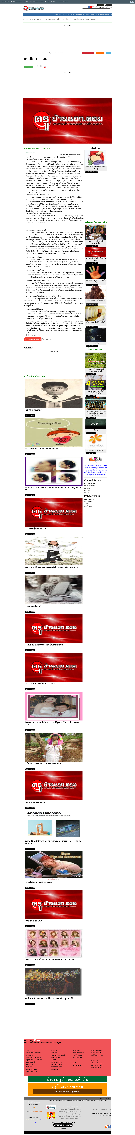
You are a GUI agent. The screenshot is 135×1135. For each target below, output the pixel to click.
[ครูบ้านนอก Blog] (42, 19)
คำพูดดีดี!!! (96, 343)
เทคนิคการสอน (28, 347)
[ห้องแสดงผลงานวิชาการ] (72, 19)
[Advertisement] (67, 37)
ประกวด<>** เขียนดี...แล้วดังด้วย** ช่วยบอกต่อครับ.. (96, 242)
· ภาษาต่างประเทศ (55, 1057)
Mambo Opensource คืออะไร (95, 450)
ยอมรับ (132, 1)
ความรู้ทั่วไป (37, 53)
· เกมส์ (74, 1063)
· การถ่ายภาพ (29, 1064)
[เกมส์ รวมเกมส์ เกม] (87, 19)
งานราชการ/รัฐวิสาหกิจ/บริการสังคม (53, 53)
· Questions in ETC (31, 1071)
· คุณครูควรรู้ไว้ (94, 1061)
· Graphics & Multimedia (33, 1057)
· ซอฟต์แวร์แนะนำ (30, 1062)
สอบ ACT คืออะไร (88, 501)
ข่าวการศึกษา (28, 53)
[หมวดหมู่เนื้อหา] (62, 19)
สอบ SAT (86, 493)
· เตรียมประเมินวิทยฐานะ (97, 1063)
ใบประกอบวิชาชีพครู (89, 483)
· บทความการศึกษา (95, 1053)
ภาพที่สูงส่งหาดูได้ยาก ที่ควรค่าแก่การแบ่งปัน (96, 301)
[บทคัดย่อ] (81, 19)
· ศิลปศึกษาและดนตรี (56, 1067)
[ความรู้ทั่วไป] (94, 19)
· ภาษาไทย (53, 1060)
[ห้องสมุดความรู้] (51, 19)
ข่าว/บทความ (100, 53)
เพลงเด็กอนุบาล (88, 506)
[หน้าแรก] (26, 19)
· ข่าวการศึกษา (76, 1050)
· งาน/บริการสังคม (77, 1055)
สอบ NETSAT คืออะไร (89, 486)
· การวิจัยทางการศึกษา (96, 1055)
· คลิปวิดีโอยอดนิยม (77, 1057)
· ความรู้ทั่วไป (53, 1050)
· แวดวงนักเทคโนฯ (31, 1074)
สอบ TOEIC (87, 490)
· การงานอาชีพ (54, 1069)
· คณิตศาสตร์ (54, 1053)
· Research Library (31, 1069)
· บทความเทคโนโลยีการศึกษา (33, 1053)
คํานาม (96, 430)
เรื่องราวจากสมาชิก (88, 53)
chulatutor (87, 504)
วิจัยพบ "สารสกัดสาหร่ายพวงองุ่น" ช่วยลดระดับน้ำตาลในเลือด (96, 370)
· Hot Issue (29, 1067)
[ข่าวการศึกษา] (34, 19)
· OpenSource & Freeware (34, 1060)
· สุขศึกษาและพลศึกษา (56, 1062)
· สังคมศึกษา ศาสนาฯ (56, 1064)
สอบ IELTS (87, 488)
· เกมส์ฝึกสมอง (76, 1065)
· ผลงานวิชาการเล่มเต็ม (96, 1065)
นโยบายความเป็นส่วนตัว (62, 1)
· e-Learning (29, 1055)
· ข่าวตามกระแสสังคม (78, 1053)
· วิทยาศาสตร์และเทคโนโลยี (57, 1055)
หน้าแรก (108, 53)
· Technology (30, 1050)
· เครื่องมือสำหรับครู (95, 1068)
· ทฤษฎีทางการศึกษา (96, 1050)
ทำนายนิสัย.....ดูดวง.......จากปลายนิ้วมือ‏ (96, 281)
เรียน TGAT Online (89, 499)
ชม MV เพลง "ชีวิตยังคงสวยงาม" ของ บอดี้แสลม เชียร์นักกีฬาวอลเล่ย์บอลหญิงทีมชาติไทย (96, 413)
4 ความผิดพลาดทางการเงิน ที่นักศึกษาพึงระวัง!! (96, 392)
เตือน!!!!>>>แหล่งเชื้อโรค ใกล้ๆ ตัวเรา (95, 323)
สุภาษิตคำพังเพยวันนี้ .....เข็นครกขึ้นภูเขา (96, 259)
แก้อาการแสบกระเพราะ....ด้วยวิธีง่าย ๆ (95, 168)
